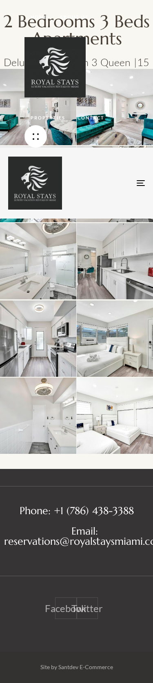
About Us (74, 17)
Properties (48, 117)
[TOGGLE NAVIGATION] (122, 183)
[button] (35, 136)
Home (39, 17)
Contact (91, 117)
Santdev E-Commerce (85, 666)
